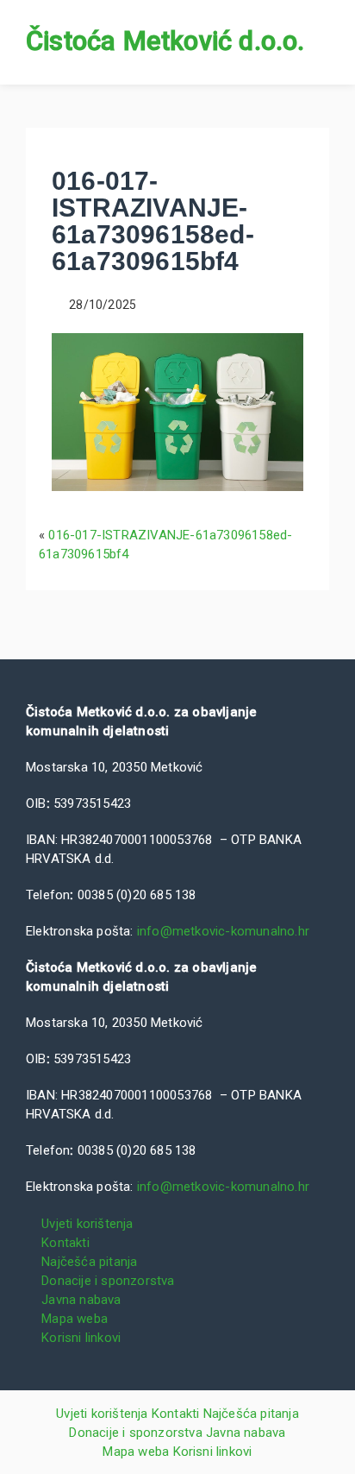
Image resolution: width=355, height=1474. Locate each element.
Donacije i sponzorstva (107, 1280)
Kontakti (65, 1242)
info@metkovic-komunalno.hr (223, 931)
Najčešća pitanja (89, 1261)
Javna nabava (81, 1299)
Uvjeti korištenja (87, 1223)
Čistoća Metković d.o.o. (165, 41)
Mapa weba (74, 1318)
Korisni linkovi (81, 1337)
